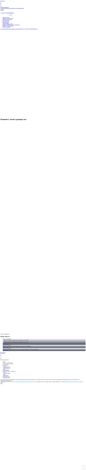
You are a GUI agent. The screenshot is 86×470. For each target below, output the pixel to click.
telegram (5, 377)
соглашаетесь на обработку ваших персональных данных (25, 381)
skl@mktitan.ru (5, 375)
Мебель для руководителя (8, 18)
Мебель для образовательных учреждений (11, 24)
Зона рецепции (6, 20)
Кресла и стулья (6, 21)
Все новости (2, 352)
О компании (2, 8)
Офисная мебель (6, 17)
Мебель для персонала (7, 19)
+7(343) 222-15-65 (4, 12)
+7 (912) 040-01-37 (6, 368)
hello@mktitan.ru (11, 12)
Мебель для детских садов (8, 25)
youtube (8, 377)
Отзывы (11, 8)
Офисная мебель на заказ (8, 23)
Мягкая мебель (6, 22)
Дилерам (18, 8)
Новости (15, 8)
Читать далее (5, 344)
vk (3, 377)
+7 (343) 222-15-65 (6, 367)
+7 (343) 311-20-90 (6, 373)
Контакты (22, 8)
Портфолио (7, 8)
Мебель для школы (6, 26)
